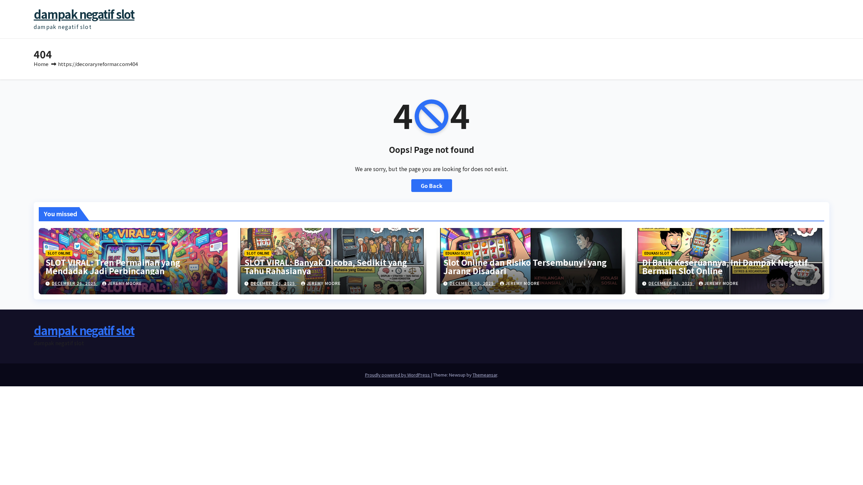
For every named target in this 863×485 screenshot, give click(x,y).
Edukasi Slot (458, 253)
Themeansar (485, 374)
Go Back (432, 186)
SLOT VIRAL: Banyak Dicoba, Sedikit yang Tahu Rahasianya (325, 266)
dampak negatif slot (84, 14)
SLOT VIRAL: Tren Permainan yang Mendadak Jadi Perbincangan (113, 266)
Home (41, 63)
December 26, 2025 (74, 283)
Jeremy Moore (125, 283)
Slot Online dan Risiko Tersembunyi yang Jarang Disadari (525, 266)
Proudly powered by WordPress (398, 374)
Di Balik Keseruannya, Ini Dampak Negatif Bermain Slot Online (725, 266)
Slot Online (59, 253)
